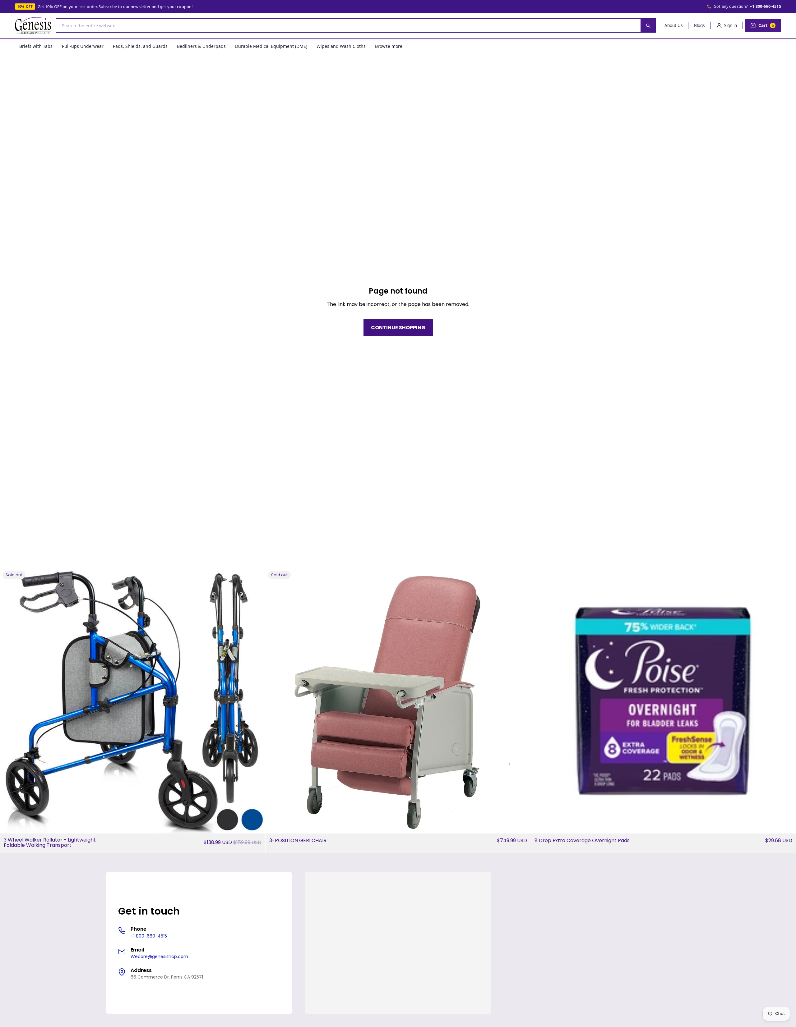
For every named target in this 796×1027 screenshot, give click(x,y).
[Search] (648, 25)
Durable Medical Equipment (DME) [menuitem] (271, 46)
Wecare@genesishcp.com (159, 956)
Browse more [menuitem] (388, 46)
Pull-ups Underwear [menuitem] (83, 46)
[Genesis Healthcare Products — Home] (33, 25)
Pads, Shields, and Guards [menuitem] (140, 46)
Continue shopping (398, 327)
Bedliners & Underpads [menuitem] (201, 46)
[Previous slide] (9, 701)
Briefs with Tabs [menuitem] (36, 46)
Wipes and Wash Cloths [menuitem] (341, 46)
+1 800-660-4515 (765, 6)
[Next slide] (256, 701)
